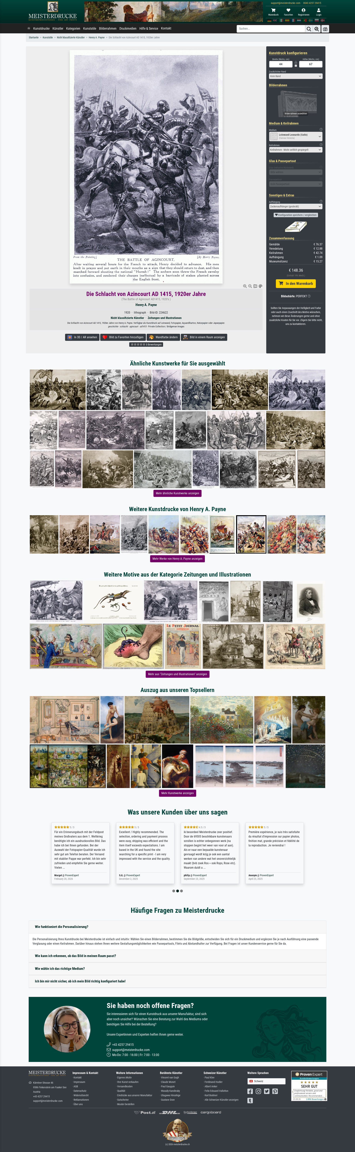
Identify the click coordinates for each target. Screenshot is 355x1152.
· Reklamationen (80, 1099)
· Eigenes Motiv (124, 1077)
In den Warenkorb (298, 283)
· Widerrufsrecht (80, 1095)
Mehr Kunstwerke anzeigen (177, 793)
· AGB (75, 1086)
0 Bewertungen (154, 344)
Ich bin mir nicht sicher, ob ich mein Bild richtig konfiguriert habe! (80, 981)
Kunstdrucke (41, 28)
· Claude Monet (167, 1082)
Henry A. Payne (97, 37)
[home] (29, 28)
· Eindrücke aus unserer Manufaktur (134, 1095)
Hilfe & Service (148, 28)
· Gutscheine (122, 1099)
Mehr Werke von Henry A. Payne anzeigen (177, 558)
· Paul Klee (209, 1077)
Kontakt (166, 28)
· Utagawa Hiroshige (170, 1095)
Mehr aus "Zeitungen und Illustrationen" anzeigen (177, 674)
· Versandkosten (124, 1086)
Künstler (58, 28)
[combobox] (296, 76)
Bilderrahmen (107, 28)
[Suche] (309, 29)
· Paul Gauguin (167, 1086)
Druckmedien (127, 28)
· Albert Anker (210, 1086)
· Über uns (77, 1104)
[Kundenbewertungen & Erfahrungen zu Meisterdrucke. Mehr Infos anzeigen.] (309, 1086)
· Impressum (78, 1082)
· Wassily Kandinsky (170, 1091)
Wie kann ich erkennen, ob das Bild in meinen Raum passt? (75, 956)
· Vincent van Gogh (169, 1077)
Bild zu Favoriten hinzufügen (125, 337)
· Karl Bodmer (210, 1095)
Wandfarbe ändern (165, 337)
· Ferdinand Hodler (213, 1082)
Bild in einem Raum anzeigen (206, 337)
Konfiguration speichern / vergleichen (297, 214)
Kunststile (89, 28)
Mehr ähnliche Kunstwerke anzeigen (177, 493)
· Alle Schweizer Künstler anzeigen (221, 1099)
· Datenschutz (79, 1091)
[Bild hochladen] (325, 29)
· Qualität (120, 1091)
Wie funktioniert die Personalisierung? (61, 927)
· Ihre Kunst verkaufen (127, 1082)
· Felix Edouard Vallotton (216, 1091)
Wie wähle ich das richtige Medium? (60, 968)
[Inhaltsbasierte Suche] (317, 29)
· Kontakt (77, 1077)
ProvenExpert (67, 875)
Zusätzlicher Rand (277, 71)
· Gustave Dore (167, 1099)
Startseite (34, 37)
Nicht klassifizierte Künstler (71, 37)
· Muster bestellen (125, 1104)
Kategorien (73, 28)
